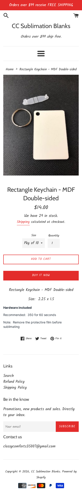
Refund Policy (13, 382)
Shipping (23, 222)
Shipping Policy (15, 388)
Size (33, 235)
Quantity (53, 235)
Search (8, 376)
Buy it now (41, 275)
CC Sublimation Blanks (41, 26)
